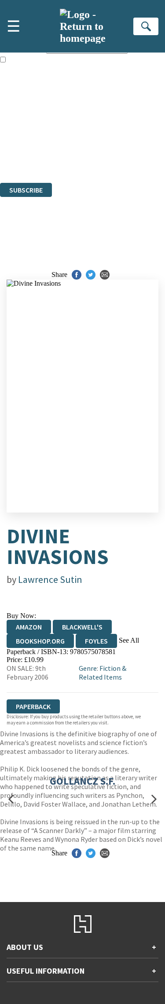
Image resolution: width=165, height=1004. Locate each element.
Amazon (29, 626)
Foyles (96, 641)
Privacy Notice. (21, 155)
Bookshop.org (40, 641)
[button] (11, 798)
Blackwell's (82, 626)
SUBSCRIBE (26, 190)
